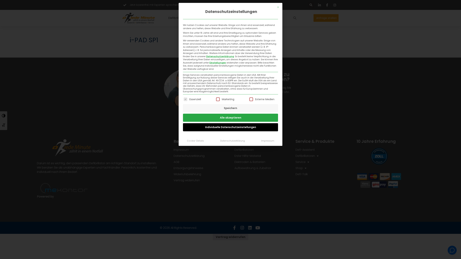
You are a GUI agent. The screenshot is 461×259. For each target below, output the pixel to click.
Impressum (267, 140)
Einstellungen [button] (217, 62)
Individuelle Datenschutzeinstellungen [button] (230, 127)
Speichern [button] (230, 108)
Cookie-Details (195, 140)
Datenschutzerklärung (220, 56)
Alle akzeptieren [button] (230, 117)
